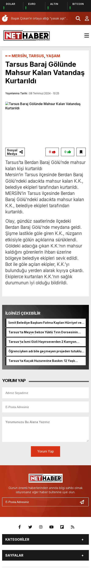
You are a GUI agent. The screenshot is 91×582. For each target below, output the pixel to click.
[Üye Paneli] (84, 18)
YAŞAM (53, 56)
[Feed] (72, 527)
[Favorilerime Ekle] (81, 152)
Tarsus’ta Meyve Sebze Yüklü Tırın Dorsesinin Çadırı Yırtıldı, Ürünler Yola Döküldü (43, 332)
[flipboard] (62, 527)
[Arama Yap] (76, 18)
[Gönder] (84, 501)
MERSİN (19, 56)
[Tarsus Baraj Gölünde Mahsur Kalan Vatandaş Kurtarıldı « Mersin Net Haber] (26, 35)
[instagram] (41, 527)
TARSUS (36, 56)
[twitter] (30, 527)
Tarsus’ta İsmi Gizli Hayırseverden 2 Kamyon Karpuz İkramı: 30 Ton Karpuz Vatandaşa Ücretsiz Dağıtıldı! (45, 342)
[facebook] (19, 527)
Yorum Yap (45, 451)
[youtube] (51, 527)
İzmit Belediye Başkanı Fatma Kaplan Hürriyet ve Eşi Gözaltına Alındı (44, 323)
